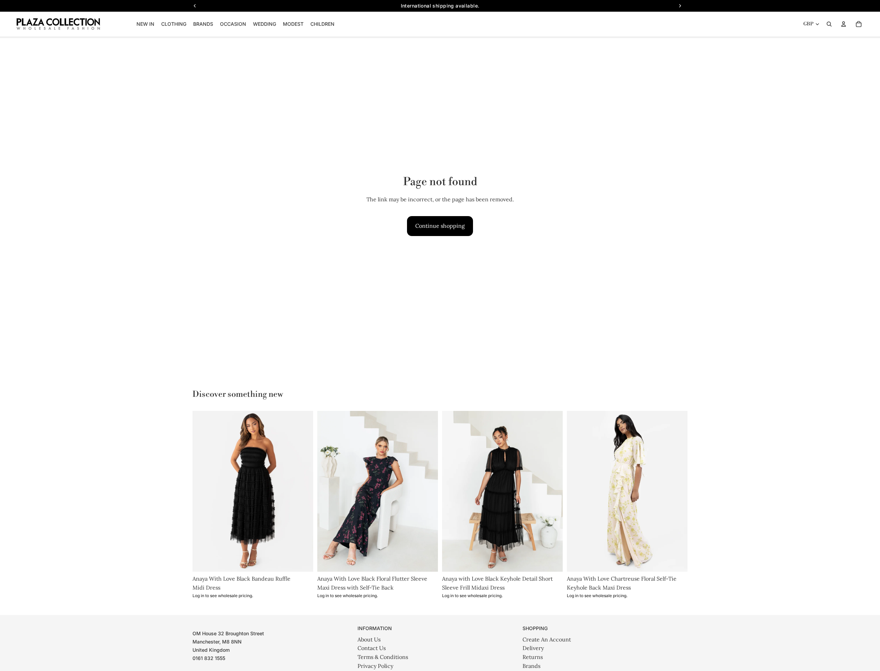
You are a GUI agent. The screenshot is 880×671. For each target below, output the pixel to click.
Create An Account (546, 639)
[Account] (843, 24)
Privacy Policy (375, 665)
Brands (531, 665)
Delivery (533, 648)
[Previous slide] (202, 491)
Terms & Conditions (383, 656)
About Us (369, 639)
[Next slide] (303, 491)
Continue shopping (440, 225)
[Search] (829, 24)
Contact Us (372, 648)
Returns (532, 656)
